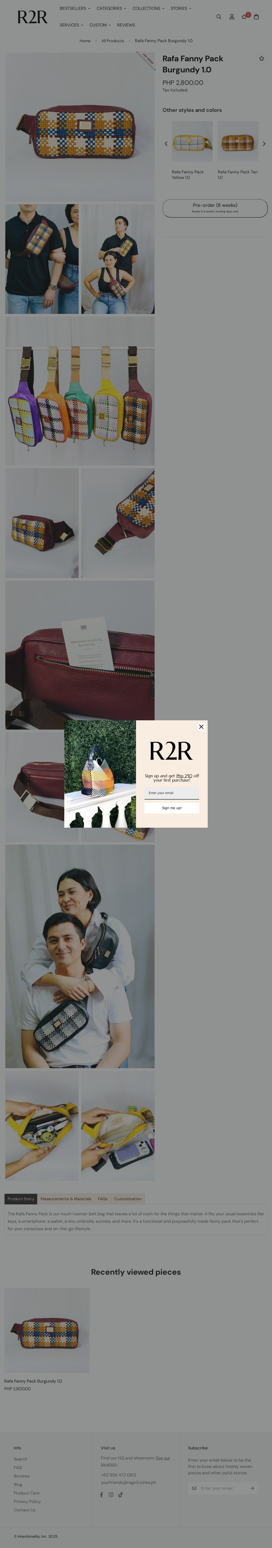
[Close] (201, 726)
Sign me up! (172, 808)
